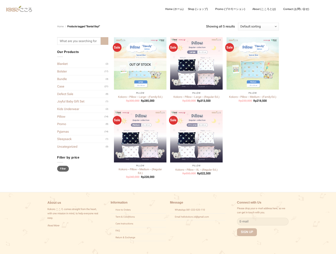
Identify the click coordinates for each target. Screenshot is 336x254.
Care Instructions (124, 223)
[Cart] (331, 9)
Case (60, 86)
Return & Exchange (125, 237)
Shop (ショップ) (198, 9)
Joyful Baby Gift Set (70, 101)
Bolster (62, 71)
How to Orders (123, 209)
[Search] (315, 9)
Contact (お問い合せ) (296, 9)
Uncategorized (67, 146)
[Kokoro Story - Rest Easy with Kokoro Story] (17, 9)
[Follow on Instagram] (49, 233)
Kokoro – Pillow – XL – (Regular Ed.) (196, 169)
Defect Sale (65, 94)
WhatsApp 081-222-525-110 (190, 209)
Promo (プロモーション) (230, 9)
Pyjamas (63, 131)
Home (60, 26)
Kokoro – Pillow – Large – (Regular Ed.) (196, 97)
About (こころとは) (264, 9)
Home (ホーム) (174, 9)
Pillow (61, 116)
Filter (63, 168)
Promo (61, 124)
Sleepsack (64, 139)
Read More (53, 225)
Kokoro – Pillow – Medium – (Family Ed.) (252, 97)
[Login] (323, 9)
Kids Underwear (68, 109)
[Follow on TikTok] (54, 233)
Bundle (62, 79)
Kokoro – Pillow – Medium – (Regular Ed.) (140, 171)
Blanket (62, 64)
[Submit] (104, 41)
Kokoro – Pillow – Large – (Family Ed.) (140, 97)
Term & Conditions (125, 216)
